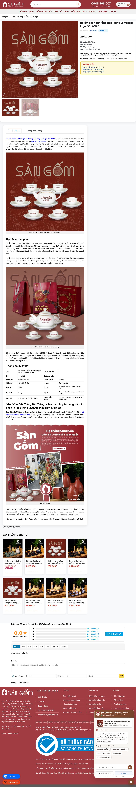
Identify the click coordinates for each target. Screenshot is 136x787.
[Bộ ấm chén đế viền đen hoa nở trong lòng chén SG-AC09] (34, 548)
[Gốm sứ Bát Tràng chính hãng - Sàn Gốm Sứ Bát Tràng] (12, 4)
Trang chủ (5, 17)
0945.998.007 (101, 3)
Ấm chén (39, 722)
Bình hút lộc (71, 722)
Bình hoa (63, 722)
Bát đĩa (50, 722)
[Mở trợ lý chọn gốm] (131, 782)
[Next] (74, 59)
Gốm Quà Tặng (17, 17)
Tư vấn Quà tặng (120, 704)
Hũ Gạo (93, 722)
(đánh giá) (93, 30)
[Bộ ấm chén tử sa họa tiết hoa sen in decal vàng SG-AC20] (56, 588)
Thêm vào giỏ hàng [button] (11, 573)
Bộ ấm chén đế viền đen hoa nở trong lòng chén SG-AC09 (34, 562)
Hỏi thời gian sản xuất (103, 757)
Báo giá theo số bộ (103, 749)
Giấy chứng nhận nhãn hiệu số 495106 (66, 727)
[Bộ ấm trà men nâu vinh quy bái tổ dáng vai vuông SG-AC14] (77, 588)
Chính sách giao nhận (97, 700)
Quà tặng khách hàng (71, 700)
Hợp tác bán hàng (70, 704)
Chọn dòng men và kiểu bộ (119, 749)
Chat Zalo (123, 773)
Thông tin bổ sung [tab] (34, 131)
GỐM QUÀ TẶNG (78, 11)
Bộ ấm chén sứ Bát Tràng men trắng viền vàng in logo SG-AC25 (12, 602)
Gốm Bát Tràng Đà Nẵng (72, 712)
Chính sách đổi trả (95, 704)
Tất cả (16, 647)
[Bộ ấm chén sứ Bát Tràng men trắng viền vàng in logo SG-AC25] (13, 588)
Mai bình (79, 722)
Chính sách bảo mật (96, 708)
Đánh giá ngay (114, 634)
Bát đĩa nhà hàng (69, 708)
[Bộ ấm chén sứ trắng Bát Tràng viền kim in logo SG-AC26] (56, 548)
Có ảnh (64, 647)
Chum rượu (86, 722)
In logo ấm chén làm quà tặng (93, 69)
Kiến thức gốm (119, 696)
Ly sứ (44, 722)
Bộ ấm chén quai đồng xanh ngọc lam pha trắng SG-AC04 (13, 562)
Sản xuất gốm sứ (69, 696)
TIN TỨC (92, 11)
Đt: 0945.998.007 (46, 710)
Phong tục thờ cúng (121, 708)
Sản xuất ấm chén (89, 67)
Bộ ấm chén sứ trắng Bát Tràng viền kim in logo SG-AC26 (55, 562)
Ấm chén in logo (32, 17)
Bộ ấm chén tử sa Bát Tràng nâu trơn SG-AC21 (34, 602)
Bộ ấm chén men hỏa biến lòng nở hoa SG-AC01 (77, 562)
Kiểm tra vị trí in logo (103, 753)
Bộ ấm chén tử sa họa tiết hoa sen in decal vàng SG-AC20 (55, 602)
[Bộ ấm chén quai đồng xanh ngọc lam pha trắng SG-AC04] (13, 548)
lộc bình (56, 722)
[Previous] (6, 59)
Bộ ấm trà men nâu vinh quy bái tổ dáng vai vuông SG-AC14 (76, 602)
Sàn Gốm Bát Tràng (8, 701)
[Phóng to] (4, 95)
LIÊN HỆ (113, 11)
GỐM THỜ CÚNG (61, 11)
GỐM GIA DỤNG (26, 11)
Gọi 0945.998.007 (105, 773)
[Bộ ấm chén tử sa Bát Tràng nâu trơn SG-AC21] (34, 588)
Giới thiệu (21, 722)
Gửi (121, 676)
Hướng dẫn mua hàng (97, 696)
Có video (55, 647)
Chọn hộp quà (117, 753)
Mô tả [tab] (17, 131)
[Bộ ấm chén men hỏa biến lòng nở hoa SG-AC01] (77, 548)
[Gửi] (130, 767)
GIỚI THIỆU (103, 11)
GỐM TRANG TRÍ (44, 11)
